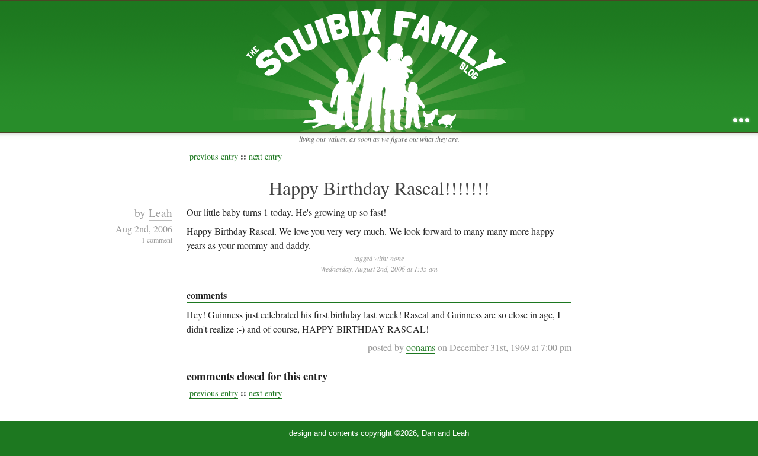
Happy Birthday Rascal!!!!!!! (379, 187)
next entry (265, 156)
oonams (420, 347)
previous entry (214, 156)
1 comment (157, 239)
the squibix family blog (379, 66)
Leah (160, 212)
